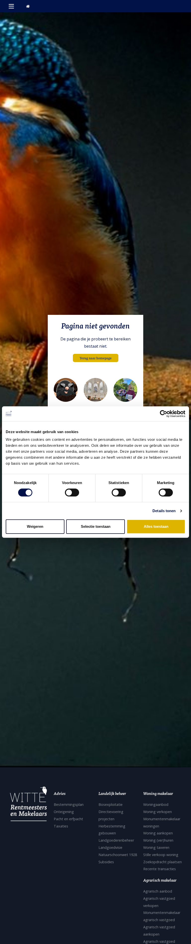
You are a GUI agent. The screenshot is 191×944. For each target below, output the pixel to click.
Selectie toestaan (95, 526)
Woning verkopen (157, 811)
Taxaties (61, 826)
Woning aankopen (158, 833)
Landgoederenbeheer (116, 840)
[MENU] (11, 6)
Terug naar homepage (96, 358)
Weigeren (35, 526)
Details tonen (164, 511)
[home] (28, 6)
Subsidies (106, 862)
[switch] (72, 492)
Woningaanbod (155, 804)
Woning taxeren (156, 847)
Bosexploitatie (110, 804)
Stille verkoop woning (160, 854)
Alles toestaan (156, 526)
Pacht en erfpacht (68, 819)
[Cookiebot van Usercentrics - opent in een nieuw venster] (163, 413)
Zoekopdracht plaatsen (162, 862)
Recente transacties (159, 868)
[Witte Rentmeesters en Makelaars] (28, 805)
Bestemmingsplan (69, 804)
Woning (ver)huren (158, 840)
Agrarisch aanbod (157, 891)
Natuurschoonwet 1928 (117, 854)
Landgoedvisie (110, 847)
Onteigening (64, 811)
